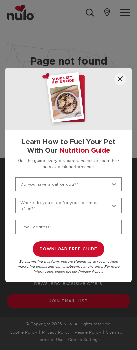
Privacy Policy (90, 271)
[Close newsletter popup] (120, 79)
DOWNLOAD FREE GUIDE (69, 249)
